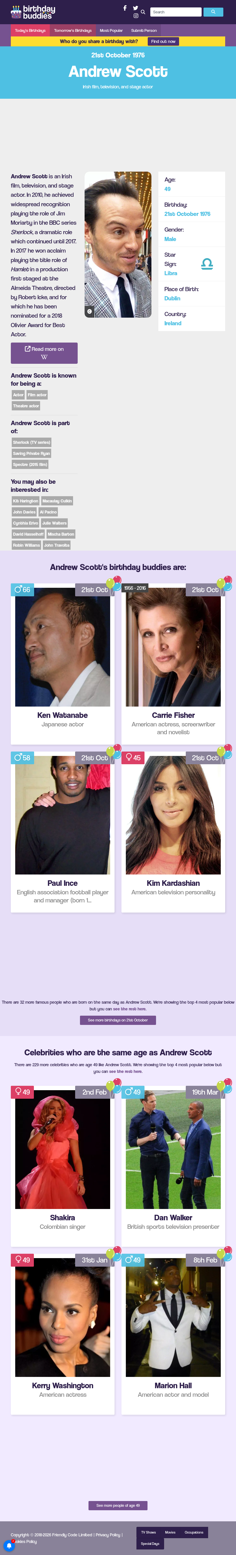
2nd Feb (95, 1092)
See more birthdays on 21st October (118, 1020)
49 (168, 188)
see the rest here (129, 1008)
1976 (205, 213)
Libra (171, 273)
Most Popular (111, 30)
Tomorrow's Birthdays (73, 30)
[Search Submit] (213, 12)
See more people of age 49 (118, 1505)
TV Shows (148, 1532)
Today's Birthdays (30, 30)
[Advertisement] (118, 133)
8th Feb (205, 1260)
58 (26, 757)
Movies (170, 1532)
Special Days (150, 1544)
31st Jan (94, 1260)
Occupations (194, 1532)
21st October (182, 213)
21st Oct (95, 589)
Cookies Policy (24, 1541)
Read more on (47, 349)
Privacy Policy (108, 1534)
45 (137, 757)
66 (26, 589)
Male (170, 238)
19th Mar (205, 1092)
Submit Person (144, 30)
